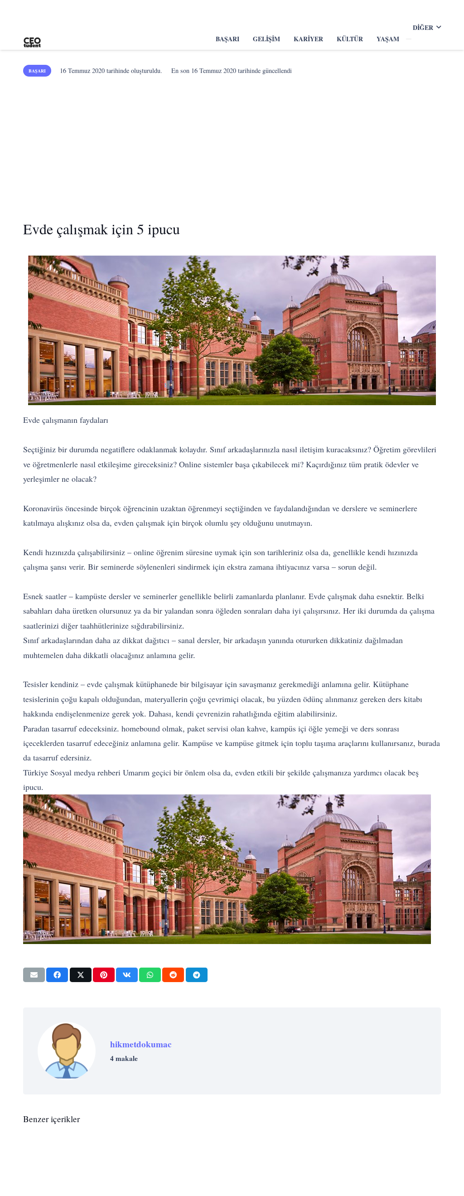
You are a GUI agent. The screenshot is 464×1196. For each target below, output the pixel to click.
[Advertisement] (232, 145)
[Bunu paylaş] (57, 975)
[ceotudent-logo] (32, 38)
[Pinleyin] (104, 975)
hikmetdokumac (141, 1044)
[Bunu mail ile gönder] (34, 975)
